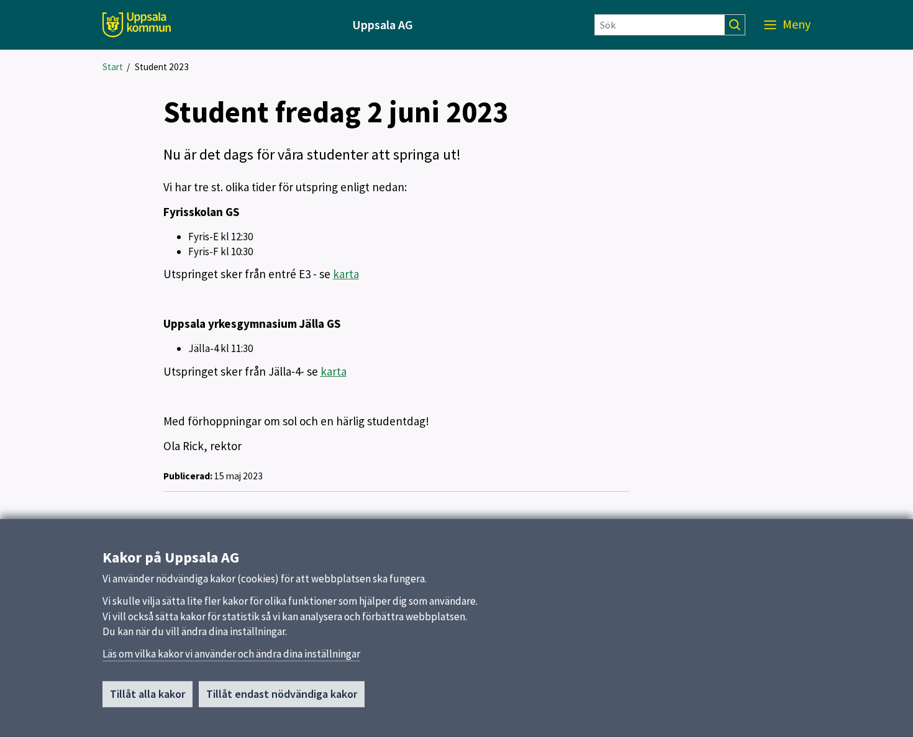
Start (112, 67)
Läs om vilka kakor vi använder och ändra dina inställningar (231, 654)
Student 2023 (162, 67)
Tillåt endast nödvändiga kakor (281, 694)
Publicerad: (187, 476)
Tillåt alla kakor (147, 694)
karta (346, 273)
